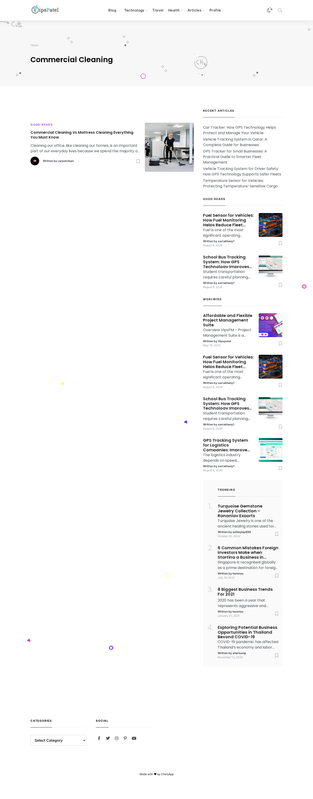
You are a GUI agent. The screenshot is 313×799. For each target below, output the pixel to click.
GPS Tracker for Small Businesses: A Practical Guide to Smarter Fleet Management (235, 157)
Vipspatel (224, 341)
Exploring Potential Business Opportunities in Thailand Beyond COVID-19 (247, 631)
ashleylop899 (242, 532)
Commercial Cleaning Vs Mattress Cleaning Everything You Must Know (81, 135)
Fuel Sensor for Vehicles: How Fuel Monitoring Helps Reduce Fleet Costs (228, 219)
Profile (215, 10)
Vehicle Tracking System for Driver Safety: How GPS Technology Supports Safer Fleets (242, 171)
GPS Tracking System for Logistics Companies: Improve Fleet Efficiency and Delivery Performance (226, 444)
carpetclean (66, 161)
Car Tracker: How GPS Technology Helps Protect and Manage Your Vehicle (239, 130)
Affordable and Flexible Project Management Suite (227, 320)
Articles (194, 10)
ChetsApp (167, 774)
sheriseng (239, 653)
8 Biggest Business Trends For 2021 (245, 592)
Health (174, 10)
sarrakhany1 (226, 241)
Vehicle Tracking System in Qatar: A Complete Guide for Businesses (235, 142)
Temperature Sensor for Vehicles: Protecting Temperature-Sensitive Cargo (240, 183)
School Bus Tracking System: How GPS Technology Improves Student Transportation (228, 261)
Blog (112, 10)
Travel (158, 10)
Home (34, 45)
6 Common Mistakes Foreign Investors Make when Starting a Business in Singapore (248, 552)
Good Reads (41, 124)
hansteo (238, 573)
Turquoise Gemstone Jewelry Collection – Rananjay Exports (240, 510)
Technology (134, 10)
